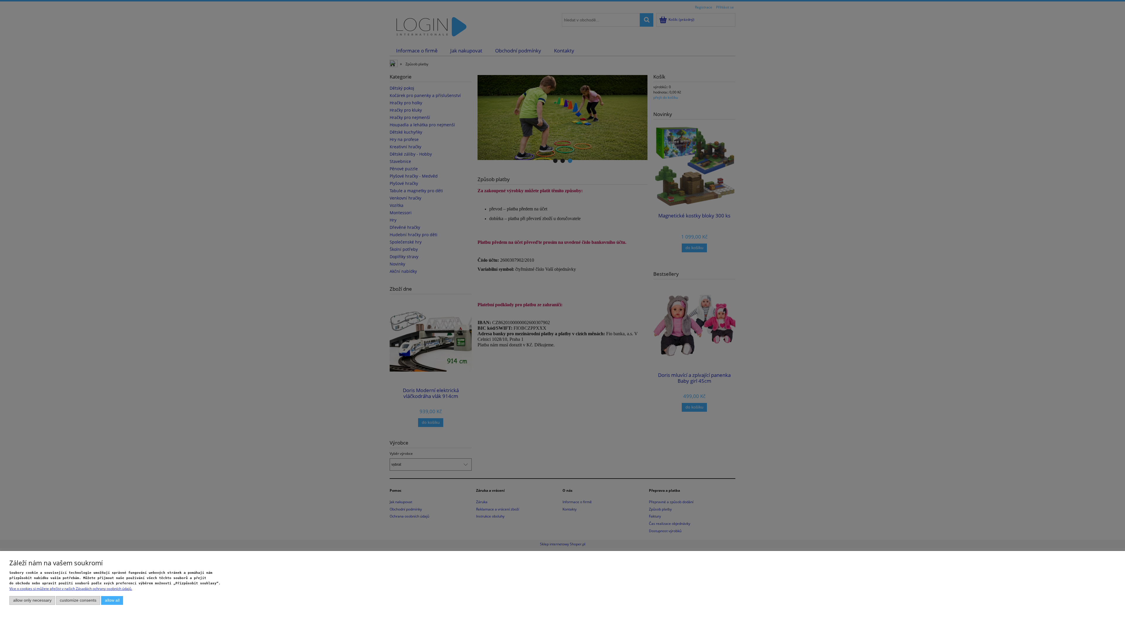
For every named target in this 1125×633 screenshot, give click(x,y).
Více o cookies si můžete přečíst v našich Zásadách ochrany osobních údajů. (70, 588)
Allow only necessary (32, 600)
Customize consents (78, 600)
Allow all (112, 600)
